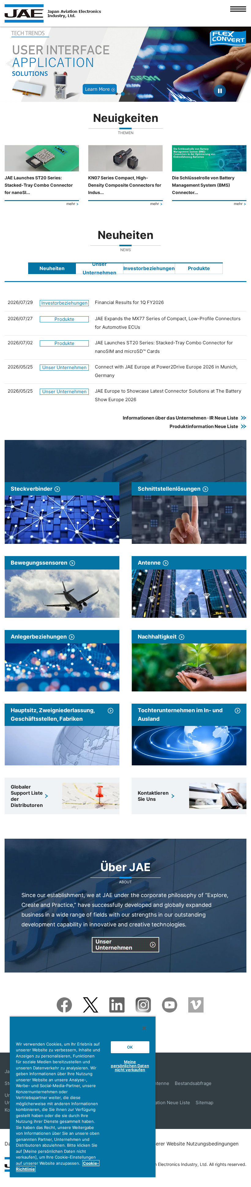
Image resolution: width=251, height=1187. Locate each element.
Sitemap (204, 1102)
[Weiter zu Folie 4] (134, 94)
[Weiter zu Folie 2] (123, 94)
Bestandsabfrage (193, 1083)
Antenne (160, 1083)
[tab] (52, 268)
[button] (10, 63)
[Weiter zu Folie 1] (116, 94)
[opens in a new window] (64, 1001)
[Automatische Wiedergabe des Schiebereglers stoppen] (220, 91)
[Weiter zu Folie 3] (129, 94)
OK (130, 1047)
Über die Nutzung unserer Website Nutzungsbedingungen (171, 1144)
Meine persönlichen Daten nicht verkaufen (130, 1065)
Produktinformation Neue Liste (157, 1102)
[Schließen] (144, 1028)
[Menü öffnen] (238, 13)
